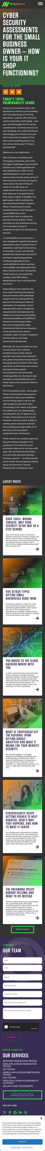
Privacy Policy (16, 1147)
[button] (41, 1118)
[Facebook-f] (10, 1112)
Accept (22, 1142)
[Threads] (25, 1112)
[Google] (15, 1112)
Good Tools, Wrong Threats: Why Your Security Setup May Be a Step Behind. (22, 524)
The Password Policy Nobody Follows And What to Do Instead (20, 892)
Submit (11, 1037)
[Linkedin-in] (20, 1112)
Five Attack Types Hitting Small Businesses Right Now (21, 595)
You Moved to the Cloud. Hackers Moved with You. (22, 664)
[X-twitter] (4, 1112)
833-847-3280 (10, 1106)
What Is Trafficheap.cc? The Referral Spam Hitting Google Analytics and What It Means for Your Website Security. (22, 740)
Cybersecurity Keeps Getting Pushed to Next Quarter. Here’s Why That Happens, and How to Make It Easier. (22, 820)
